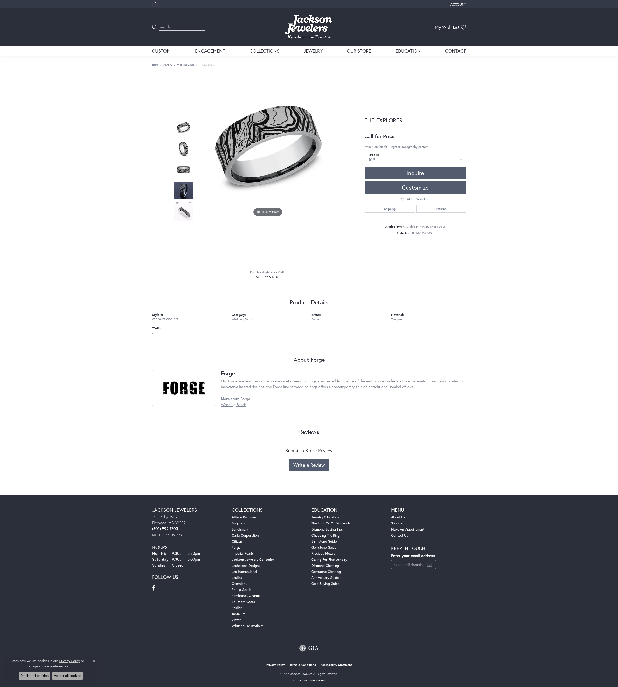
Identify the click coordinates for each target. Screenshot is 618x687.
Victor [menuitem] (236, 619)
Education (408, 51)
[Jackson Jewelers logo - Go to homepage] (309, 27)
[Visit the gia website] (309, 648)
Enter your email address (413, 555)
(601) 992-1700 (266, 276)
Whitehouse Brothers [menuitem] (248, 625)
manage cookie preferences (47, 666)
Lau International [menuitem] (244, 571)
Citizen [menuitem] (237, 541)
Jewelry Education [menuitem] (325, 517)
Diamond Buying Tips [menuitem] (327, 529)
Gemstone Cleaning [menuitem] (326, 571)
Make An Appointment (407, 529)
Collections (264, 51)
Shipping (390, 209)
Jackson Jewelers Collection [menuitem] (253, 559)
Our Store (359, 51)
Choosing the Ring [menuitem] (325, 535)
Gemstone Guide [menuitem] (323, 547)
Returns (441, 209)
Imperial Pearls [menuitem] (243, 553)
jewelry (167, 64)
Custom (161, 51)
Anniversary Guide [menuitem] (325, 577)
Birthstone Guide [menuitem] (324, 541)
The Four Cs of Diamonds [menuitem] (331, 523)
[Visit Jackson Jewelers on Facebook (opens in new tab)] (155, 4)
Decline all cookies (34, 676)
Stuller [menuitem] (237, 607)
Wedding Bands (185, 64)
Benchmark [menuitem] (240, 529)
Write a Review (309, 465)
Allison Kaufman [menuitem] (244, 517)
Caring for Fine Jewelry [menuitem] (329, 559)
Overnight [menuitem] (239, 583)
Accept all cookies (67, 676)
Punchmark (317, 680)
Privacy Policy (275, 664)
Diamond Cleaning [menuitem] (325, 565)
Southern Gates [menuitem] (243, 601)
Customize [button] (415, 187)
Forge (315, 319)
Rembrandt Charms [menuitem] (246, 595)
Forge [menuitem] (236, 547)
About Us (398, 517)
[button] (457, 4)
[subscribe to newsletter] (429, 564)
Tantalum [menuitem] (238, 613)
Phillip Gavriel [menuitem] (242, 589)
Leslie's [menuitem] (237, 577)
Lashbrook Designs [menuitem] (246, 565)
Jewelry (313, 51)
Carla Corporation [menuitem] (245, 535)
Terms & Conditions (303, 664)
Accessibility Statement (336, 664)
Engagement (210, 51)
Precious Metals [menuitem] (323, 553)
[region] (268, 169)
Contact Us (399, 535)
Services (397, 523)
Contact (455, 51)
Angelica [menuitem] (238, 523)
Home (155, 64)
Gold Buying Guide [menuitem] (325, 583)
